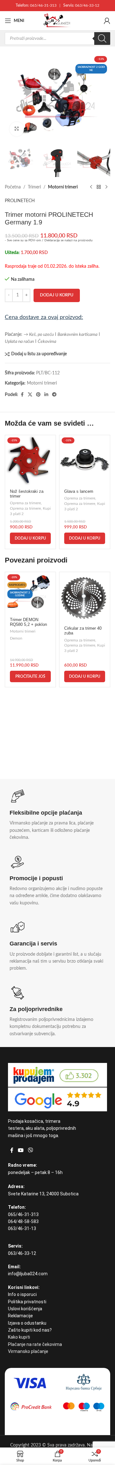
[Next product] (106, 187)
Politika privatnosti (27, 1301)
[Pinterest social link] (38, 394)
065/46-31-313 (43, 5)
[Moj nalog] (107, 20)
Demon (16, 638)
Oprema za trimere (25, 503)
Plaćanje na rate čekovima (35, 1344)
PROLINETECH (20, 201)
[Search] (102, 38)
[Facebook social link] (22, 394)
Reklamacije (20, 1315)
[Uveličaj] (17, 129)
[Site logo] (57, 20)
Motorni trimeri (63, 187)
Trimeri (34, 187)
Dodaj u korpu (56, 295)
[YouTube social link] (21, 1150)
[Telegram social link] (54, 394)
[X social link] (30, 394)
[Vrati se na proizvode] (99, 187)
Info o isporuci (22, 1294)
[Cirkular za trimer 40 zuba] (84, 597)
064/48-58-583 (23, 1221)
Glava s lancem (78, 491)
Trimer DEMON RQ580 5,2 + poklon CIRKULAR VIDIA (28, 625)
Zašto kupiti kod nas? (30, 1330)
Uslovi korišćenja (25, 1308)
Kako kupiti (19, 1337)
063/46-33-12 (87, 5)
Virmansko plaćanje (28, 1351)
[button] (30, 538)
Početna (13, 187)
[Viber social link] (30, 1150)
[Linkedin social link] (46, 394)
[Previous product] (91, 187)
